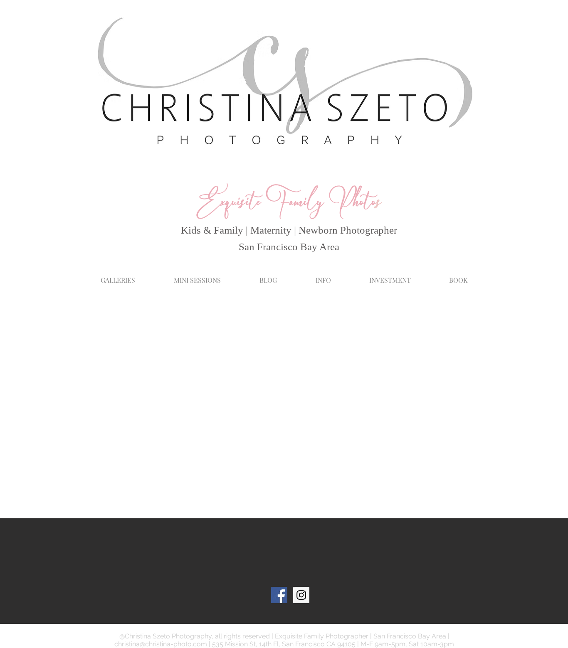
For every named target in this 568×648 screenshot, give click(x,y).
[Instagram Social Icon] (301, 595)
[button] (323, 276)
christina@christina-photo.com (160, 644)
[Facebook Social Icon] (279, 595)
